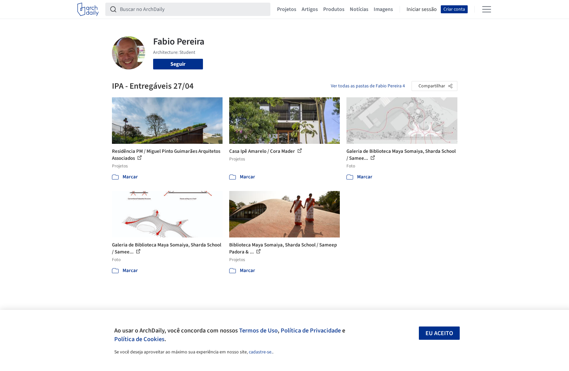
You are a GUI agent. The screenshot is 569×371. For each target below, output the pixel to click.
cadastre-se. (260, 352)
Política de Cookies (139, 339)
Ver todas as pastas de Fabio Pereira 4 (368, 86)
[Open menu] (486, 9)
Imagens (383, 9)
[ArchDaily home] (88, 9)
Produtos (333, 9)
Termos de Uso (258, 330)
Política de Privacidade (311, 330)
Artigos (310, 9)
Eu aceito (439, 333)
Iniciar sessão (422, 9)
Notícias (359, 9)
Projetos (286, 9)
